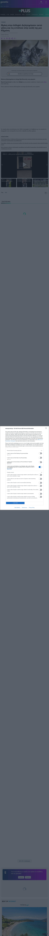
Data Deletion (17, 507)
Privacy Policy (32, 507)
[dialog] (24, 468)
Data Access (24, 507)
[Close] (46, 428)
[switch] (40, 453)
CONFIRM (15, 502)
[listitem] (24, 450)
